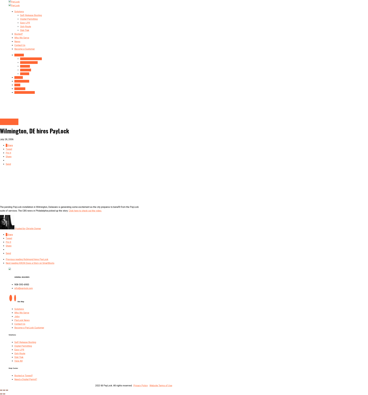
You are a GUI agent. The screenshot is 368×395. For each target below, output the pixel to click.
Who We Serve (21, 37)
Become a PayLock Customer (29, 327)
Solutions (19, 11)
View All (18, 361)
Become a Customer (24, 49)
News (17, 41)
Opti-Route (25, 26)
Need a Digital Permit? (25, 379)
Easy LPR (25, 22)
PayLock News (22, 320)
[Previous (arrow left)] (1, 393)
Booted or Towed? (23, 375)
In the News (9, 122)
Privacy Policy (140, 385)
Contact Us (19, 45)
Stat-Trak (24, 30)
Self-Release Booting (31, 15)
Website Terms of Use (161, 385)
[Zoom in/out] (7, 390)
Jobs (17, 316)
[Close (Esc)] (1, 390)
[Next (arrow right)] (4, 393)
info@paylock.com (23, 288)
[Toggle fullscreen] (4, 390)
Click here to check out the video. (85, 210)
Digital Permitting (29, 19)
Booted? (18, 34)
